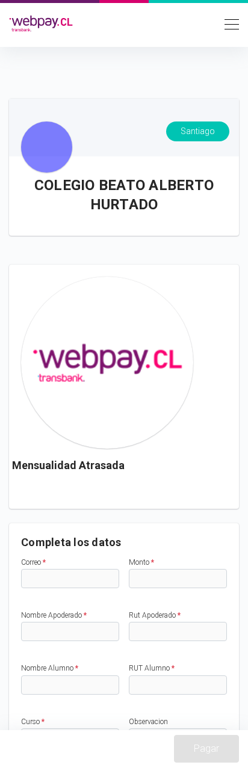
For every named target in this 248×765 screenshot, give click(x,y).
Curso (33, 721)
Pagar (206, 748)
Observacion (148, 721)
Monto (141, 562)
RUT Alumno (152, 668)
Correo (33, 562)
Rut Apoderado (155, 615)
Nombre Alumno (49, 668)
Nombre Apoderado (54, 615)
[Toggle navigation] (228, 23)
